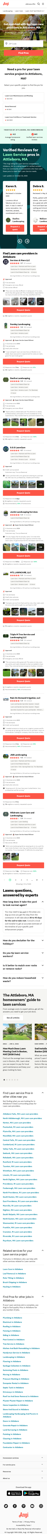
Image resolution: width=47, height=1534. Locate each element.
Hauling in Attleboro (11, 1286)
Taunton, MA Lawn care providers (17, 1166)
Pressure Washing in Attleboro (16, 1379)
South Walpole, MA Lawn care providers (20, 1214)
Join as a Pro (30, 4)
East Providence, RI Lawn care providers (20, 1201)
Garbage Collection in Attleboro (16, 1366)
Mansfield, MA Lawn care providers (18, 1136)
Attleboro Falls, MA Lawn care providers (20, 1114)
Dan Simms (39, 1044)
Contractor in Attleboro (13, 1447)
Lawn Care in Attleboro (13, 1269)
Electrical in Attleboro (12, 1322)
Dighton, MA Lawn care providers (17, 1210)
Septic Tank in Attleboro (13, 1387)
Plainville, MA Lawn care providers (18, 1131)
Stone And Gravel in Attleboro (16, 1409)
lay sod (23, 912)
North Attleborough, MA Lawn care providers (22, 1118)
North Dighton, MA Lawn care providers (20, 1179)
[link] (8, 220)
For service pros (9, 1465)
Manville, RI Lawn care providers (17, 1205)
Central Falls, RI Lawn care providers (19, 1140)
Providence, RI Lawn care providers (18, 1184)
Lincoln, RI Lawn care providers (16, 1175)
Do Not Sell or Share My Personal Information (23, 1529)
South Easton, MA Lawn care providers (20, 1197)
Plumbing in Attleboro (12, 1317)
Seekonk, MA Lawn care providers (17, 1153)
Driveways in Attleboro (13, 1392)
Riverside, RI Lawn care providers (17, 1236)
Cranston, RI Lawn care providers (17, 1232)
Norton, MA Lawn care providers (17, 1122)
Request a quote (15, 228)
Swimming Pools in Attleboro (15, 1370)
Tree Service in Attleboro (13, 1344)
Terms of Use (17, 1522)
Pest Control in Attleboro (14, 1339)
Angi (5, 1044)
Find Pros (23, 52)
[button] (6, 301)
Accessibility (23, 1525)
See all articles (13, 1017)
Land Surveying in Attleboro (15, 1430)
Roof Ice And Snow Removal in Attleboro (20, 1396)
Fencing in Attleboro (11, 1331)
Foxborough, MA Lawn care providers (19, 1188)
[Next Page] (42, 879)
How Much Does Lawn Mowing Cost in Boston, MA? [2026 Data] (15, 1051)
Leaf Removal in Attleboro (14, 1273)
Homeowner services (11, 1458)
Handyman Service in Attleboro (16, 1352)
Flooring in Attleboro (12, 1361)
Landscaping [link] (7, 11)
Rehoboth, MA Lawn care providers (18, 1157)
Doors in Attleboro (11, 1421)
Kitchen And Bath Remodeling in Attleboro (21, 1348)
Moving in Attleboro (11, 1374)
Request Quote (23, 310)
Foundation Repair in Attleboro (16, 1443)
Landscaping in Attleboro (14, 1357)
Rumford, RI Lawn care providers (17, 1162)
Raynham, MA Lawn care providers (18, 1240)
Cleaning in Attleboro (12, 1438)
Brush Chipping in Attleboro (15, 1282)
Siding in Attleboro (11, 1335)
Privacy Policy (29, 1522)
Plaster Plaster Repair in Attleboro (18, 1400)
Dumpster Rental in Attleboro (16, 1383)
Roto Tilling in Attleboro (13, 1278)
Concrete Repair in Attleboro (15, 1425)
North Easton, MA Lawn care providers (19, 1218)
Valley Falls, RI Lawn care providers (18, 1149)
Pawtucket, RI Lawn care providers (18, 1127)
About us (6, 1478)
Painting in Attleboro (12, 1434)
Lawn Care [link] (19, 11)
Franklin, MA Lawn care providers (17, 1227)
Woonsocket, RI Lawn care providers (19, 1223)
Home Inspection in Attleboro (15, 1405)
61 (37, 880)
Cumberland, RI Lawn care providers (19, 1144)
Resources (7, 1471)
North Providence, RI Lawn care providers (21, 1192)
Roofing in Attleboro (11, 1326)
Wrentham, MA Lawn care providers (18, 1170)
